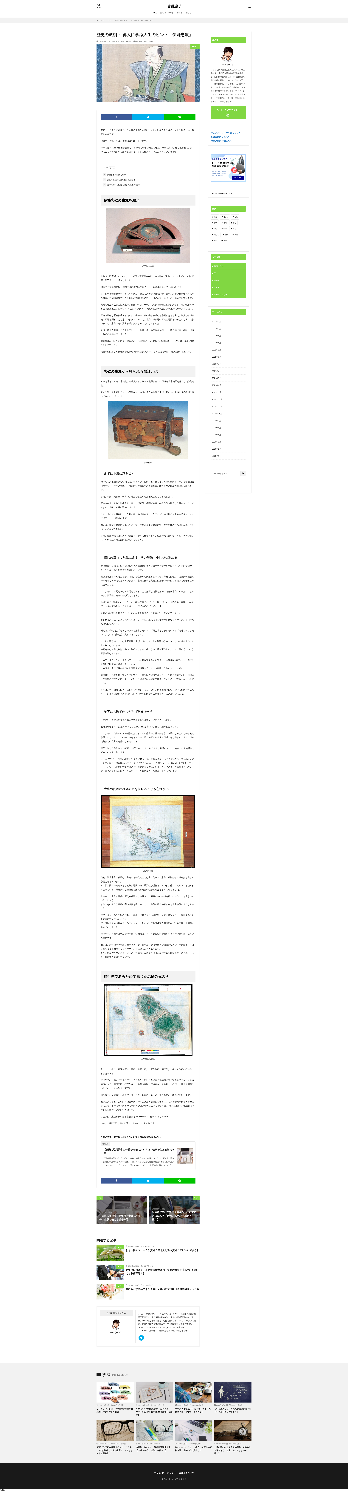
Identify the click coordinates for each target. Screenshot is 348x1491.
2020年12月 (217, 399)
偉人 (137, 41)
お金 (215, 217)
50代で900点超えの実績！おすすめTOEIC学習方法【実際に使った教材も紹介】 (154, 1411)
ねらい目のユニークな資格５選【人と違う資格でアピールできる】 (162, 1250)
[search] (243, 473)
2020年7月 (216, 420)
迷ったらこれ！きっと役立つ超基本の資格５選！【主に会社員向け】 (193, 1449)
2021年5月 (216, 378)
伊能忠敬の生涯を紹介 (115, 174)
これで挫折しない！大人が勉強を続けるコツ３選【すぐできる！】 (232, 1410)
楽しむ (188, 12)
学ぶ (155, 12)
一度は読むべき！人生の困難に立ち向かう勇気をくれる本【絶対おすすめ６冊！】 (232, 1450)
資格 (215, 240)
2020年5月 (216, 427)
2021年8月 (216, 357)
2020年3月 (216, 442)
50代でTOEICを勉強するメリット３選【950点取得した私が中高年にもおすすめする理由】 (115, 1450)
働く (234, 223)
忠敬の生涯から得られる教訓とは (119, 179)
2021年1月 (216, 392)
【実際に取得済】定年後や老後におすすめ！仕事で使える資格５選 (138, 1151)
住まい (225, 217)
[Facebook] (116, 117)
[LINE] (179, 117)
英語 (236, 235)
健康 (225, 223)
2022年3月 (216, 350)
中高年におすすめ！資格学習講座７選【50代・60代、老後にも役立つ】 (153, 1449)
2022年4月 (216, 343)
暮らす (180, 12)
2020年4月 (216, 435)
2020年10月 (217, 413)
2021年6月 (216, 371)
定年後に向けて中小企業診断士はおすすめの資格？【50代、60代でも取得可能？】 (161, 1271)
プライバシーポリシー (165, 1473)
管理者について (186, 1473)
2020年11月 (217, 406)
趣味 (225, 240)
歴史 (140, 41)
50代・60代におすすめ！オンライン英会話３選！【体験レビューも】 (193, 1410)
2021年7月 (216, 364)
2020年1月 (216, 456)
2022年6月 (216, 335)
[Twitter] (148, 117)
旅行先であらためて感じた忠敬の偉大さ (122, 184)
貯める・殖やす (167, 12)
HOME (101, 20)
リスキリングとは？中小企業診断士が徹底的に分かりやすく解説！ (115, 1410)
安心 (225, 229)
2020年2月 (216, 449)
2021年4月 (216, 385)
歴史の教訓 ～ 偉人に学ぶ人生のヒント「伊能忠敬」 (134, 20)
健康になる (219, 266)
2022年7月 (216, 328)
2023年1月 (216, 321)
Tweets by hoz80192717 (221, 193)
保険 (236, 217)
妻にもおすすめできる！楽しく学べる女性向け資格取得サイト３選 (162, 1289)
